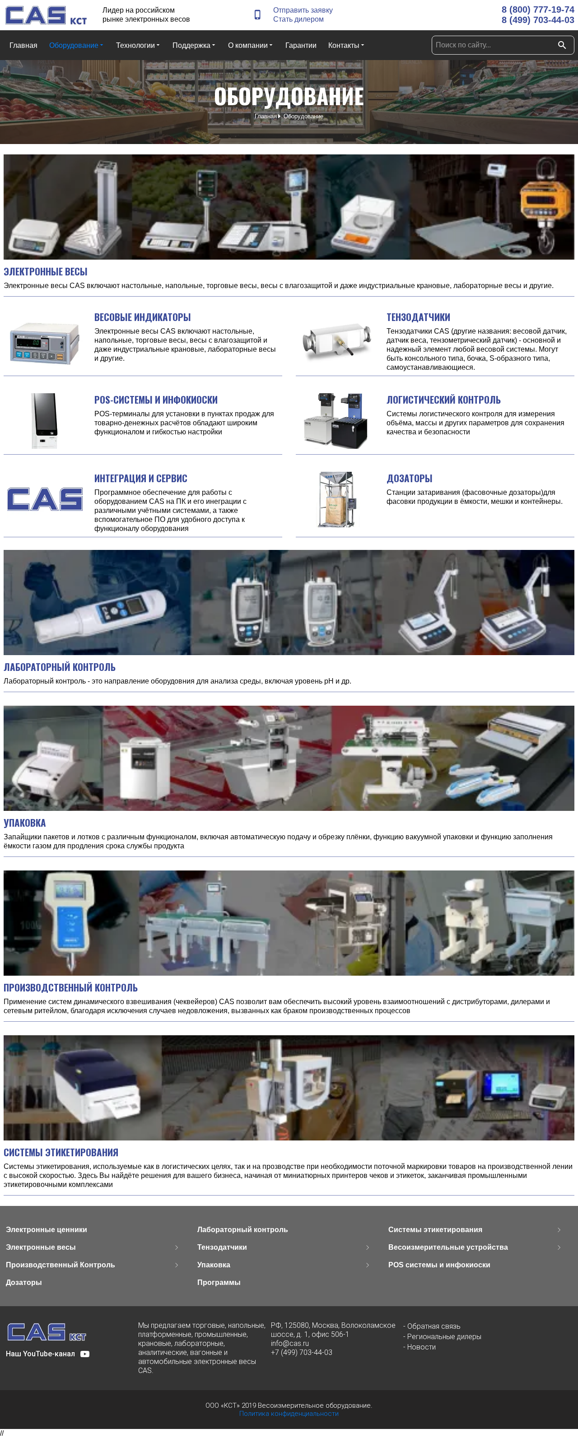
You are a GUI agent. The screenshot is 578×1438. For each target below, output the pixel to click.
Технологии (135, 45)
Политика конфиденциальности (289, 1414)
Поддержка (191, 45)
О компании (248, 45)
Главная (23, 45)
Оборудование (73, 45)
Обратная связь (434, 1326)
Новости (421, 1347)
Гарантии (301, 45)
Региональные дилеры (444, 1336)
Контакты (343, 45)
